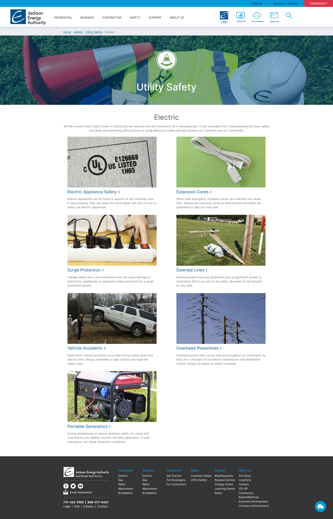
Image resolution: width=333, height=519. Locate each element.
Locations (245, 480)
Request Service (286, 3)
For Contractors (176, 484)
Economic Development (253, 501)
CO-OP (243, 488)
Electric (123, 475)
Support (155, 17)
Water (122, 484)
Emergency (318, 3)
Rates (218, 493)
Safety (135, 17)
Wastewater (125, 488)
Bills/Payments (224, 475)
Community (246, 493)
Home (67, 32)
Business (87, 17)
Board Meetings (249, 497)
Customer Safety (201, 475)
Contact (102, 506)
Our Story (245, 475)
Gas (120, 480)
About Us (177, 17)
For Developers (175, 480)
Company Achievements (254, 505)
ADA (77, 506)
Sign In (257, 3)
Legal (66, 506)
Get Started (173, 475)
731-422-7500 (73, 502)
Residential (63, 17)
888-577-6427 (98, 502)
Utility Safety (93, 32)
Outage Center (224, 484)
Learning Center (225, 488)
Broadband (125, 493)
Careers (88, 506)
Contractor (111, 17)
